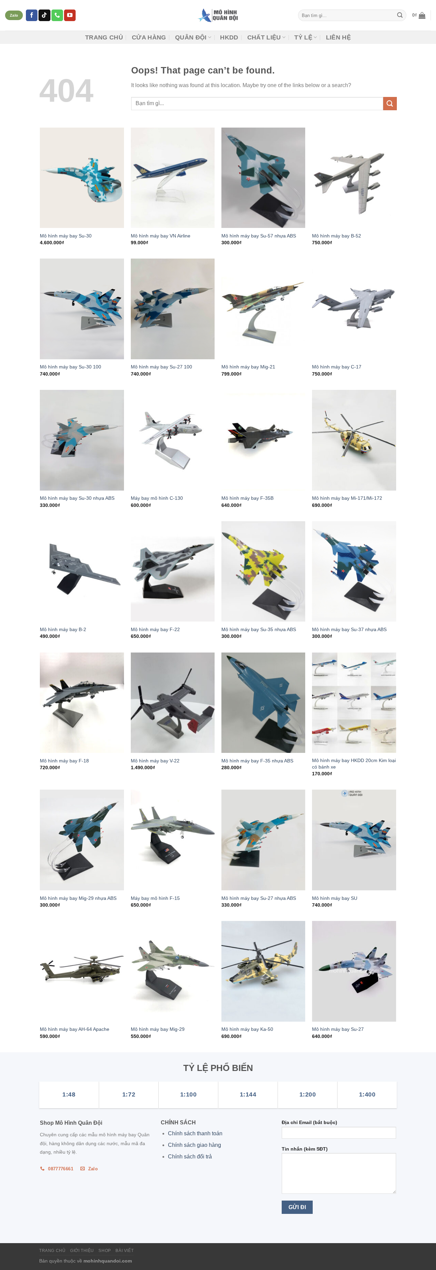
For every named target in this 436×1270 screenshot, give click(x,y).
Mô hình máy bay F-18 (64, 760)
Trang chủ (104, 37)
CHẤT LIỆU (264, 37)
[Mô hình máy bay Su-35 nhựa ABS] (263, 571)
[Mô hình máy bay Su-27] (354, 971)
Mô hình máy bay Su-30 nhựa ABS (77, 498)
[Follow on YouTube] (70, 15)
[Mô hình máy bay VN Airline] (173, 178)
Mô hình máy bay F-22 (155, 629)
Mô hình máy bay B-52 (336, 235)
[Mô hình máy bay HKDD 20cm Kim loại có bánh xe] (354, 703)
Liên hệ (338, 37)
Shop (104, 1250)
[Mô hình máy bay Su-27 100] (173, 309)
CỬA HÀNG (149, 37)
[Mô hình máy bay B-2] (82, 571)
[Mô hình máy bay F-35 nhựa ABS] (263, 703)
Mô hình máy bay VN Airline (160, 235)
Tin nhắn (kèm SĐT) (305, 1149)
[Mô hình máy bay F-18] (82, 703)
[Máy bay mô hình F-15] (173, 840)
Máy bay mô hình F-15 (155, 898)
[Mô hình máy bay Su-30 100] (82, 309)
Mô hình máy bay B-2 (63, 629)
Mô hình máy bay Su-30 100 (70, 366)
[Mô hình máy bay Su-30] (82, 178)
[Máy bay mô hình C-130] (173, 440)
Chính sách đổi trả (190, 1156)
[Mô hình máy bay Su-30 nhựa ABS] (82, 440)
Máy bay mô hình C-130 (157, 498)
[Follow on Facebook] (31, 15)
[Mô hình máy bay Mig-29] (173, 971)
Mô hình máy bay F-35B (247, 498)
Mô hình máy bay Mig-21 (248, 366)
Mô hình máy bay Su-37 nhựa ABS (349, 629)
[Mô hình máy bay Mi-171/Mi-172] (354, 440)
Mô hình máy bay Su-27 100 (161, 366)
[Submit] (400, 15)
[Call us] (57, 15)
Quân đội (191, 37)
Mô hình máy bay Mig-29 (158, 1029)
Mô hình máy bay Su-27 (338, 1029)
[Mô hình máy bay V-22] (173, 703)
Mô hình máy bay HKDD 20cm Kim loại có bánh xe (354, 764)
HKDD (229, 37)
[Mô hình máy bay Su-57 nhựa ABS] (263, 178)
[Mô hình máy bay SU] (354, 840)
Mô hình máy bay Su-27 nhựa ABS (258, 898)
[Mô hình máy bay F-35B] (263, 440)
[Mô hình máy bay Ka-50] (263, 971)
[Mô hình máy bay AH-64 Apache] (82, 971)
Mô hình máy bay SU (334, 898)
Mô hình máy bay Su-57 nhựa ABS (258, 235)
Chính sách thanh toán (195, 1133)
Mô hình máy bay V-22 (155, 760)
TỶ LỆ (303, 37)
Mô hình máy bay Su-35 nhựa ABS (258, 629)
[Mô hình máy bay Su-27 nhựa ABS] (263, 840)
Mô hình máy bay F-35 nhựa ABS (257, 760)
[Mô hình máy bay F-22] (173, 571)
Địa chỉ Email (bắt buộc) (309, 1122)
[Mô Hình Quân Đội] (218, 15)
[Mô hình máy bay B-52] (354, 178)
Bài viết (124, 1250)
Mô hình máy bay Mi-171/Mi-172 (347, 498)
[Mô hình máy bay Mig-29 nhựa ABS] (82, 840)
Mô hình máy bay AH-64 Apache (74, 1029)
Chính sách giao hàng (194, 1145)
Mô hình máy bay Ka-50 (247, 1029)
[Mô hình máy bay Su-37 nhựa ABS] (354, 571)
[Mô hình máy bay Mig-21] (263, 309)
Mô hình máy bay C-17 (336, 366)
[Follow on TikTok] (44, 15)
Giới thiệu (82, 1250)
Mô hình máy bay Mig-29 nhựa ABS (78, 898)
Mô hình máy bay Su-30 (66, 235)
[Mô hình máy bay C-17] (354, 309)
